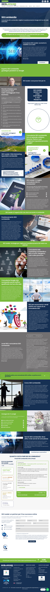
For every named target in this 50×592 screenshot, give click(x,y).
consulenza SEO (17, 102)
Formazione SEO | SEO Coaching (17, 576)
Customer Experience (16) (31, 567)
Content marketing (17, 572)
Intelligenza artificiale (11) (30, 572)
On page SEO (30, 335)
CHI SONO (3, 6)
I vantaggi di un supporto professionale (34, 153)
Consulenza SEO (16, 567)
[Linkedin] (48, 1)
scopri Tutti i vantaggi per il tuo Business (8, 133)
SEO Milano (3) (28, 577)
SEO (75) (27, 576)
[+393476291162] (45, 1)
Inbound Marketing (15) (30, 569)
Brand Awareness (16, 574)
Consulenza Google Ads (18, 568)
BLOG (34, 6)
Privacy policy (41, 574)
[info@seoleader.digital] (43, 1)
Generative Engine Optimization (16, 580)
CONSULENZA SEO (9, 6)
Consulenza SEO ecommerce (16, 571)
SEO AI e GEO (16, 6)
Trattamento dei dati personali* (22, 533)
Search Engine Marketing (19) (30, 574)
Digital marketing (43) (30, 568)
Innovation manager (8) (30, 571)
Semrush (34, 560)
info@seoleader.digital (42, 572)
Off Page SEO (38, 335)
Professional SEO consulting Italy (19, 583)
